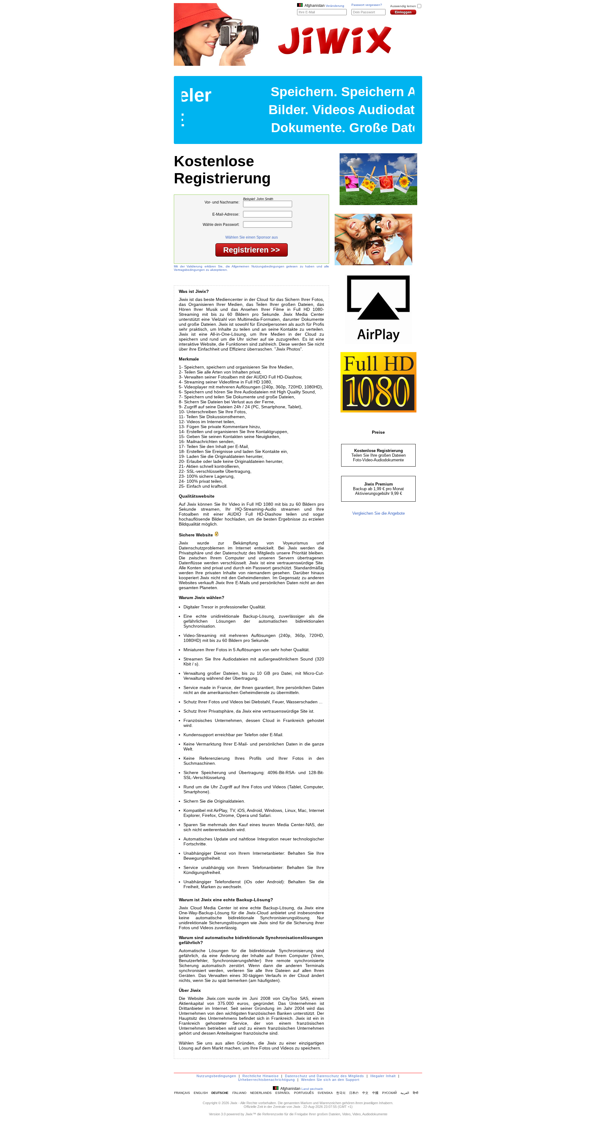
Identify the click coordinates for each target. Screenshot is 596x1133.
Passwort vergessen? (366, 5)
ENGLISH (201, 1093)
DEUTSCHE (219, 1093)
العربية (404, 1093)
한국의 (340, 1093)
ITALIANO (239, 1093)
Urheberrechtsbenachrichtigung (266, 1080)
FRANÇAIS (182, 1093)
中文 (365, 1093)
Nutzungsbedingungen (216, 1076)
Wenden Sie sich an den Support (330, 1080)
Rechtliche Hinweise (260, 1076)
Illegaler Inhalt (383, 1076)
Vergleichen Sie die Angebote (378, 513)
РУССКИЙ (389, 1093)
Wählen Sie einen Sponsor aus (251, 237)
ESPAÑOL (282, 1093)
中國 (375, 1093)
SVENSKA (325, 1093)
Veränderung (335, 5)
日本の (354, 1093)
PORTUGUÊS (304, 1093)
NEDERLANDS (261, 1093)
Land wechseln (312, 1088)
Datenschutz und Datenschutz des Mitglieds (324, 1076)
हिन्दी (415, 1093)
